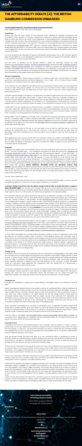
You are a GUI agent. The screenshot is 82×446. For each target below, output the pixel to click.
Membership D (38, 436)
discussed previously (49, 199)
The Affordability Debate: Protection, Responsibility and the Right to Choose (50, 315)
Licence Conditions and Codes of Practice (20, 223)
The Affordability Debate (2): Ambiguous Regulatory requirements (54, 122)
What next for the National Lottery (18, 45)
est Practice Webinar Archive (41, 431)
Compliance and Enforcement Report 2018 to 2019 (22, 155)
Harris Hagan (37, 29)
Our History (41, 422)
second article (59, 253)
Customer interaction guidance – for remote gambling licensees (30, 64)
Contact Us (41, 438)
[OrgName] (12, 7)
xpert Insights (41, 433)
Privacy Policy (9, 407)
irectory (45, 436)
